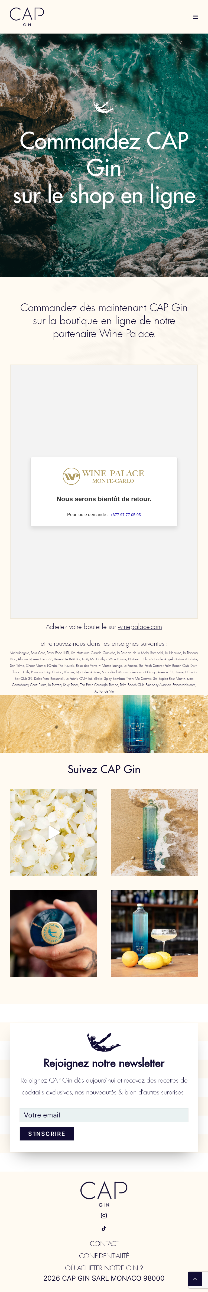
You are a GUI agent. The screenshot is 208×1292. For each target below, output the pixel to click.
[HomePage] (104, 1194)
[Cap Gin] (27, 16)
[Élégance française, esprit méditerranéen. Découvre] (53, 933)
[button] (195, 17)
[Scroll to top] (195, 1278)
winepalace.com (140, 626)
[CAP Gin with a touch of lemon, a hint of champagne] (154, 933)
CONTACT (104, 1243)
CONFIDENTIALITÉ (104, 1256)
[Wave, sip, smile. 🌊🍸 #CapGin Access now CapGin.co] (154, 832)
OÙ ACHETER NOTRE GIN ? (104, 1268)
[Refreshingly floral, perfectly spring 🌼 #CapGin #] (53, 832)
